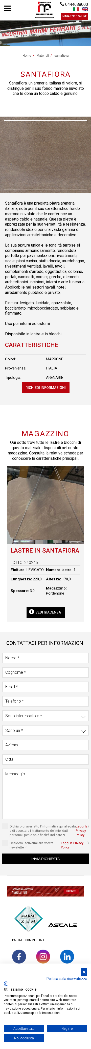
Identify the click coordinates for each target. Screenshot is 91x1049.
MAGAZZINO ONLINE (74, 16)
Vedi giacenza (48, 612)
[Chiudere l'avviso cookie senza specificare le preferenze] (84, 972)
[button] (45, 892)
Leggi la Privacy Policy (81, 830)
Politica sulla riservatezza (67, 979)
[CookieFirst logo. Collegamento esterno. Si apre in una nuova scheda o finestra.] (6, 983)
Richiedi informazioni (46, 388)
